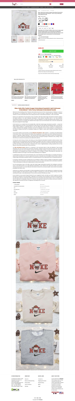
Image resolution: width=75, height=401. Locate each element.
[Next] (35, 22)
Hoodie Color (40, 21)
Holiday (28, 7)
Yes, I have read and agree (43, 36)
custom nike (42, 73)
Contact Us (40, 379)
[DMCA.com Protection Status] (15, 389)
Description (14, 105)
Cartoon (60, 70)
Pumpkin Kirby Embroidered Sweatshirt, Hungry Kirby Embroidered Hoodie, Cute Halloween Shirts (43, 98)
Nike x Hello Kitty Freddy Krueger (54, 73)
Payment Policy (41, 382)
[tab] (14, 105)
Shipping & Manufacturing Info (23, 105)
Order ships (51, 67)
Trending (41, 7)
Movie (47, 71)
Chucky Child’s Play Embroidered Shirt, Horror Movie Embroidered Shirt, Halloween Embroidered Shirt (57, 97)
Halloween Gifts (40, 71)
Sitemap (26, 386)
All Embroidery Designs (35, 7)
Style (39, 16)
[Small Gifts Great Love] (15, 4)
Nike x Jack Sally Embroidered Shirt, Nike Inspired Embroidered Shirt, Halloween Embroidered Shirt (31, 97)
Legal (39, 386)
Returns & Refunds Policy (29, 380)
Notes (39, 38)
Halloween (52, 10)
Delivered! (62, 67)
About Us (26, 379)
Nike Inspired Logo (51, 71)
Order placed (40, 67)
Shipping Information (42, 380)
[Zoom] (13, 34)
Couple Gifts (24, 7)
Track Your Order (50, 7)
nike (48, 73)
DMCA (39, 384)
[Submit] (50, 4)
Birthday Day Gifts (56, 70)
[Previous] (13, 22)
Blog (45, 7)
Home (39, 10)
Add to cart (52, 51)
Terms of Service (28, 384)
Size (39, 26)
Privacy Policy (27, 382)
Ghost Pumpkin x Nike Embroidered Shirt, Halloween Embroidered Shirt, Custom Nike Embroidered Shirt (17, 97)
